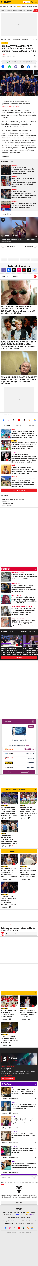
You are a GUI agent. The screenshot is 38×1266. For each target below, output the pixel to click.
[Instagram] (19, 270)
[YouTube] (24, 270)
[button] (35, 55)
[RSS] (29, 420)
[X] (14, 270)
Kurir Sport (4, 54)
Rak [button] (15, 1182)
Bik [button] (6, 1182)
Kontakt (10, 1221)
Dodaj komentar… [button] (12, 934)
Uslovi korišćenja (21, 1223)
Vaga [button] (26, 1182)
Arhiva (35, 1221)
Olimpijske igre (13, 260)
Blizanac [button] (10, 1182)
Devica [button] (22, 1182)
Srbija (4, 260)
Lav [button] (18, 1182)
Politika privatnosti (10, 1223)
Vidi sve (19, 657)
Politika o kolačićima (26, 1221)
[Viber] (3, 270)
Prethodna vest (10, 246)
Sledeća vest (29, 246)
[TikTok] (29, 270)
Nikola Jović (25, 260)
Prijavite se (9, 1078)
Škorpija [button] (31, 1182)
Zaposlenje (30, 1223)
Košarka (15, 39)
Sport (9, 39)
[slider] (7, 235)
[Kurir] (5, 2)
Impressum (16, 1221)
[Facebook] (9, 270)
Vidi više (19, 1202)
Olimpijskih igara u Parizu (10, 106)
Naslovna (3, 39)
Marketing (4, 1221)
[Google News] (34, 270)
